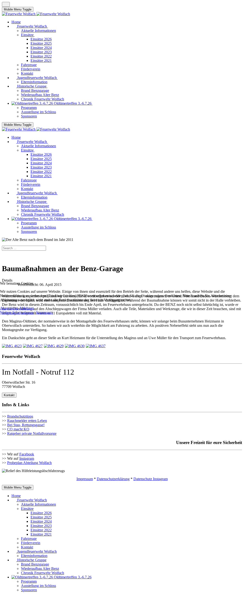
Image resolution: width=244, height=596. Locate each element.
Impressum (44, 312)
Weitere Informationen (17, 312)
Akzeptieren (9, 308)
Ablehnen (26, 308)
